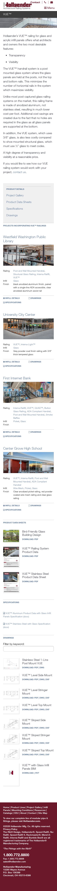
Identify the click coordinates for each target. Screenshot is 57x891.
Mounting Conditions (22, 810)
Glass (16, 280)
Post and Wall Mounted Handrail (28, 270)
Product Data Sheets (19, 202)
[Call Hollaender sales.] (45, 2)
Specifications (14, 208)
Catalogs (7, 813)
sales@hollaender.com (14, 861)
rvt (37, 773)
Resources (40, 810)
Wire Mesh (18, 488)
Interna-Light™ (28, 344)
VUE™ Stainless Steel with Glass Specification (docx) (26, 625)
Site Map (42, 813)
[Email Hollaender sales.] (51, 2)
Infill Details (12, 298)
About (23, 813)
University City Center (19, 314)
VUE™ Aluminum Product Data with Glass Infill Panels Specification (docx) (27, 615)
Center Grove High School (22, 448)
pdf (36, 539)
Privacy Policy (10, 829)
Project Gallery (15, 195)
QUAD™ (39, 408)
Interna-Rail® (43, 274)
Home (6, 807)
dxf (47, 679)
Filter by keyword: (13, 644)
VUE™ (16, 277)
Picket (16, 421)
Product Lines (18, 807)
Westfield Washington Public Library (24, 239)
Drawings (12, 215)
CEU (16, 813)
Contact (35, 2)
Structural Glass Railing (24, 274)
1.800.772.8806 (16, 858)
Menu (51, 7)
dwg (42, 667)
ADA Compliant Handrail (39, 411)
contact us (19, 172)
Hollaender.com (31, 821)
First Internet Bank (17, 378)
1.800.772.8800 (16, 854)
